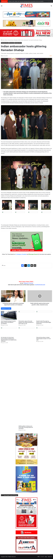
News (6, 40)
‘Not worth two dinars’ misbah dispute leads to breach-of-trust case (43, 338)
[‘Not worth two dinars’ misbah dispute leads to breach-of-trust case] (44, 331)
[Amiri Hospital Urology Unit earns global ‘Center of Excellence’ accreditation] (9, 315)
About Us (50, 556)
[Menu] (1, 6)
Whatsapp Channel (33, 254)
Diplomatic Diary (5, 42)
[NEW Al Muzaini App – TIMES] (26, 32)
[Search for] (51, 6)
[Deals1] (26, 14)
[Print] (35, 265)
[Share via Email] (32, 265)
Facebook (24, 254)
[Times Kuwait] (26, 6)
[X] (25, 265)
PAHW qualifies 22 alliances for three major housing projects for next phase (26, 427)
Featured (11, 42)
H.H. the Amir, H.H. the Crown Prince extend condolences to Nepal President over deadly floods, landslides (30, 1)
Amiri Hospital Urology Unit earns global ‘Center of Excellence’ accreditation (8, 322)
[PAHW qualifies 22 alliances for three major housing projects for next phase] (26, 376)
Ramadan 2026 (17, 40)
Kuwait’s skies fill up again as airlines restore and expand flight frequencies (43, 322)
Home (3, 40)
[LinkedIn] (28, 265)
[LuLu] (26, 23)
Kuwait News (10, 40)
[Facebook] (22, 265)
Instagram (19, 254)
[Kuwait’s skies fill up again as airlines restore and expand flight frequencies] (44, 315)
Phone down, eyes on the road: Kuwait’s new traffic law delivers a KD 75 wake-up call (26, 322)
